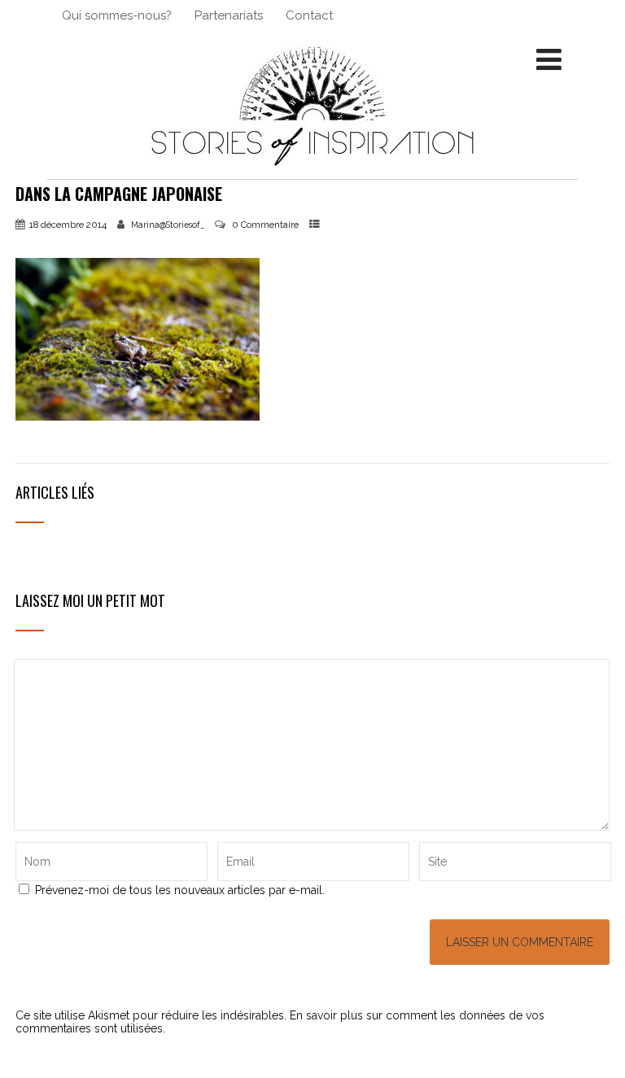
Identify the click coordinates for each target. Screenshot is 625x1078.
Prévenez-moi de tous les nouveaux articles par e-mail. (180, 890)
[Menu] (549, 59)
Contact (309, 15)
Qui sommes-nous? (117, 15)
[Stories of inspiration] (312, 172)
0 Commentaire (265, 224)
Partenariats (228, 15)
